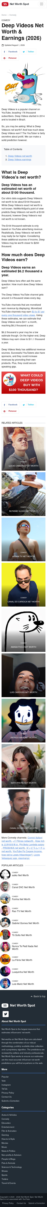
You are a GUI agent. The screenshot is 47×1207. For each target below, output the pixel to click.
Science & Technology (12, 1166)
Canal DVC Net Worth (23, 887)
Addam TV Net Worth (23, 556)
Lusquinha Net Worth (23, 971)
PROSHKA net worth (14, 847)
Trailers (5, 1178)
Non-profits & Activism (11, 1154)
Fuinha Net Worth (21, 899)
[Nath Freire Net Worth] (23, 766)
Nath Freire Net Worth (23, 783)
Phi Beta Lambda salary (31, 844)
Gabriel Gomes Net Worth (25, 923)
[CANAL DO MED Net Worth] (23, 811)
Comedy (12, 15)
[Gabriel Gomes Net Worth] (5, 922)
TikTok (4, 1088)
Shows (5, 1170)
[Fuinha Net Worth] (5, 898)
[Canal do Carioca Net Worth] (23, 585)
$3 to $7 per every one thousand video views (23, 313)
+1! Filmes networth (23, 841)
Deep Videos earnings (19, 159)
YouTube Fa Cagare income (27, 851)
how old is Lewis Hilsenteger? (17, 854)
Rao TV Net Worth (21, 911)
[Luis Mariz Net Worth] (5, 982)
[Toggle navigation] (41, 4)
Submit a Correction (10, 1100)
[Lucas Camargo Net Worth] (23, 449)
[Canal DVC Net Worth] (5, 886)
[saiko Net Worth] (5, 874)
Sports (4, 1174)
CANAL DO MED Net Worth (23, 828)
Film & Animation (9, 1130)
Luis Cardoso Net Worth (23, 692)
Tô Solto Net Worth (22, 935)
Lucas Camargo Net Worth (23, 466)
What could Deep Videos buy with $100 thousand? (26, 383)
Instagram (6, 1084)
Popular (5, 1076)
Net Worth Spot (19, 4)
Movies (5, 1142)
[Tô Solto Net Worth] (5, 934)
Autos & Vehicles (9, 1114)
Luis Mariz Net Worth (23, 983)
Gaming (5, 1134)
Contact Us (7, 1096)
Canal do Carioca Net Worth (24, 601)
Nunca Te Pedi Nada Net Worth (25, 947)
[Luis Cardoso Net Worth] (23, 675)
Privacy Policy (8, 1092)
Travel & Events (9, 1182)
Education (6, 1122)
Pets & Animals (8, 1162)
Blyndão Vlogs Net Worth (23, 511)
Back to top (39, 996)
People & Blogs (8, 1158)
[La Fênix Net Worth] (5, 958)
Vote (4, 1080)
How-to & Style (8, 1138)
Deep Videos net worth (20, 155)
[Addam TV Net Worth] (23, 539)
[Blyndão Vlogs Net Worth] (23, 494)
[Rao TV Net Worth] (5, 910)
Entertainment (8, 1126)
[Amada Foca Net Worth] (23, 630)
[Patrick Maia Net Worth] (23, 720)
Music (4, 1146)
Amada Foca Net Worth (23, 647)
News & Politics (8, 1150)
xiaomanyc (24, 858)
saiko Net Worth (20, 875)
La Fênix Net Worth (22, 960)
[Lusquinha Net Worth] (5, 970)
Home (4, 15)
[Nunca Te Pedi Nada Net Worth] (5, 946)
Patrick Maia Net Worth (24, 737)
